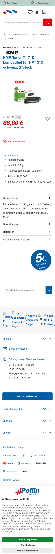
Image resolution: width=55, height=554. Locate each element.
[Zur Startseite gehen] (10, 12)
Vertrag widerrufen (27, 396)
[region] (27, 95)
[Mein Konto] (37, 12)
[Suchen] (47, 22)
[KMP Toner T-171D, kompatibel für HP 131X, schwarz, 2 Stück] (27, 95)
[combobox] (23, 22)
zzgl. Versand (18, 127)
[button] (47, 338)
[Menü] (50, 12)
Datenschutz (22, 296)
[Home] (5, 34)
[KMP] (27, 53)
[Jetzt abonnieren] (49, 290)
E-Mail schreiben (18, 348)
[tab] (27, 207)
